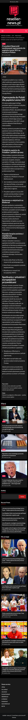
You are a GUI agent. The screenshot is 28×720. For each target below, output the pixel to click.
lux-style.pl (4, 689)
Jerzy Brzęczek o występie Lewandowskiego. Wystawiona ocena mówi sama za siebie (14, 524)
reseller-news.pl (14, 20)
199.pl (3, 687)
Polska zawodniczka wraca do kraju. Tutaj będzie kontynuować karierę (13, 519)
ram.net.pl (4, 691)
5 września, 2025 (7, 55)
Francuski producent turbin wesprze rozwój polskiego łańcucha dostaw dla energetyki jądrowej (12, 427)
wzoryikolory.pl (6, 703)
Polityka (4, 554)
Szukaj (3, 491)
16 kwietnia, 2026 (7, 589)
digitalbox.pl (5, 696)
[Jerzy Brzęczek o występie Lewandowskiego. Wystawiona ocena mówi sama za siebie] (14, 630)
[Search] (26, 31)
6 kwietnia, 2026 (6, 673)
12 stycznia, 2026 (7, 485)
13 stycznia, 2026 (7, 457)
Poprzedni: (12, 387)
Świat (4, 582)
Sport (4, 609)
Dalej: (14, 395)
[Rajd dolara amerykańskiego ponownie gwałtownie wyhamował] (14, 443)
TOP (4, 43)
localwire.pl (5, 701)
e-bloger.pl (4, 699)
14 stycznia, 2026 (7, 431)
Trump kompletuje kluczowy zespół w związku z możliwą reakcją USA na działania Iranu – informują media (12, 481)
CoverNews (15, 715)
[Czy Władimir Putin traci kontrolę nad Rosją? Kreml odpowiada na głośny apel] (14, 575)
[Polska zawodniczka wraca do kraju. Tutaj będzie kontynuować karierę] (14, 602)
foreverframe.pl (6, 694)
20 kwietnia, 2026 (7, 562)
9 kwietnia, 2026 (6, 644)
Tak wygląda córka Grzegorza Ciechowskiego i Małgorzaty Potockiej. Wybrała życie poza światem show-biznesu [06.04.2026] (14, 529)
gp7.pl (3, 706)
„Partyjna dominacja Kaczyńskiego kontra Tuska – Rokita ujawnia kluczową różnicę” (13, 509)
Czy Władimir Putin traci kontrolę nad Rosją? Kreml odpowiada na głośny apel (14, 514)
